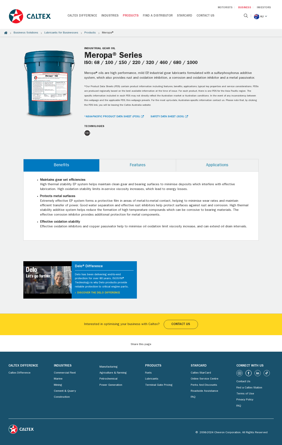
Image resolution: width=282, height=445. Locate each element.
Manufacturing (109, 366)
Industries (110, 16)
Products (131, 16)
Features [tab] (138, 165)
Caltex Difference (82, 16)
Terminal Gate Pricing (159, 385)
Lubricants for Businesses (61, 32)
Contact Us (205, 16)
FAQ (193, 397)
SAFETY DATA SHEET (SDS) (167, 116)
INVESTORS (264, 7)
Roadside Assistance (204, 391)
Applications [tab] (217, 165)
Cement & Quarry (65, 391)
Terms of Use (245, 393)
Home (5, 32)
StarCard (184, 16)
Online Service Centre (204, 378)
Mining (58, 385)
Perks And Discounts (204, 385)
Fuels (148, 372)
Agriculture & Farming (113, 372)
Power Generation (111, 385)
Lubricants (151, 378)
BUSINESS (244, 7)
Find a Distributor (158, 16)
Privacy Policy (244, 399)
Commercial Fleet (65, 372)
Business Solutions (26, 32)
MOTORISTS (225, 7)
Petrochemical (108, 378)
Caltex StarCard (201, 372)
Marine (58, 378)
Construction (62, 397)
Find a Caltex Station (249, 387)
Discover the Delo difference (98, 292)
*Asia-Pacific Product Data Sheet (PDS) (112, 116)
